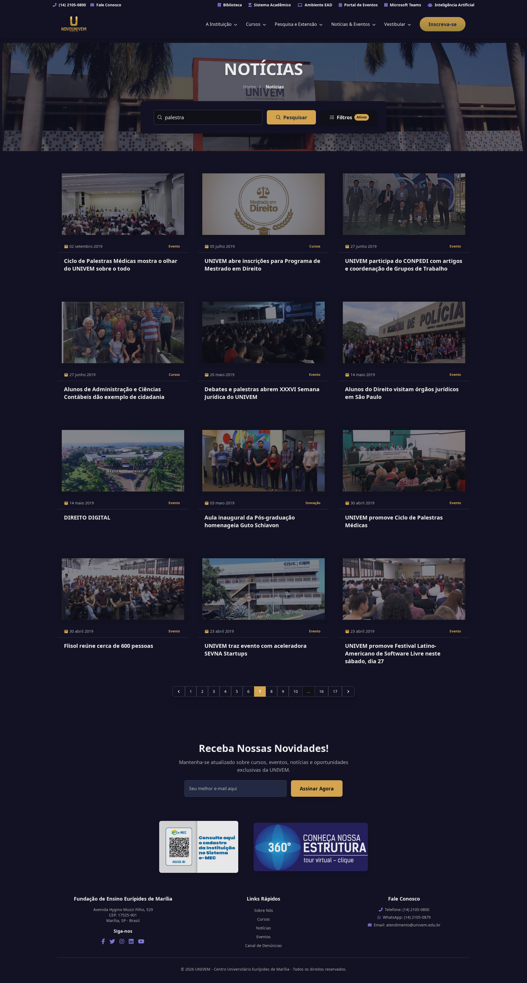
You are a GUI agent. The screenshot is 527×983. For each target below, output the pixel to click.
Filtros (352, 117)
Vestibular (395, 24)
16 (321, 691)
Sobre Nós (263, 910)
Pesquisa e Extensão (296, 24)
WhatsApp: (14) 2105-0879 (407, 917)
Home (249, 87)
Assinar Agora (317, 788)
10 (295, 691)
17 (335, 691)
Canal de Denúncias (263, 945)
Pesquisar (295, 117)
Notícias (263, 928)
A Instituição (219, 24)
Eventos (263, 936)
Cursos (254, 24)
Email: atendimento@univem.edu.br (407, 925)
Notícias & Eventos (351, 24)
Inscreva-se (442, 24)
